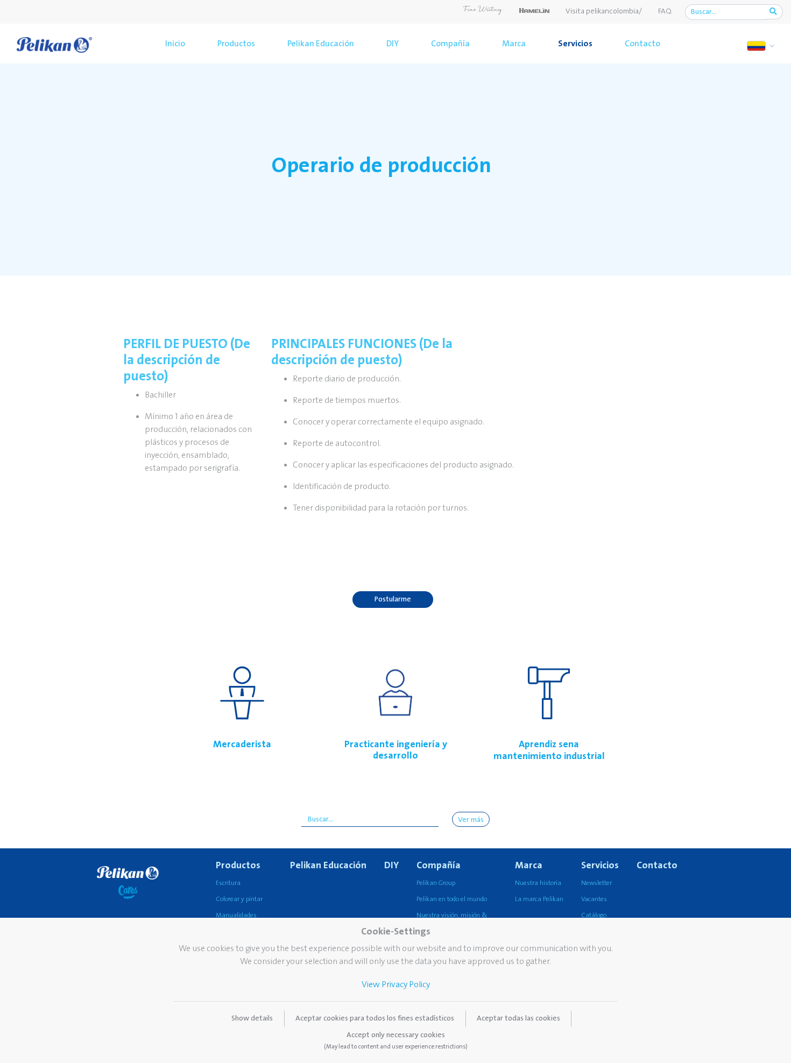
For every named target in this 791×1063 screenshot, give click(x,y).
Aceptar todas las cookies (518, 1018)
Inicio (175, 43)
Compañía (450, 43)
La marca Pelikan (539, 899)
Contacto (642, 43)
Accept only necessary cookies (396, 1040)
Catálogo (593, 915)
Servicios (575, 43)
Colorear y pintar (239, 899)
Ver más (471, 820)
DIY (392, 43)
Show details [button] (252, 1018)
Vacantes (594, 899)
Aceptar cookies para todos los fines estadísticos (374, 1018)
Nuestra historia (538, 883)
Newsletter (596, 883)
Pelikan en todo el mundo (451, 899)
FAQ (665, 11)
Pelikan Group (435, 883)
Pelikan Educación (320, 43)
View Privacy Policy (396, 984)
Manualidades (236, 915)
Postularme (393, 599)
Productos (236, 43)
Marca (514, 43)
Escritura (228, 883)
